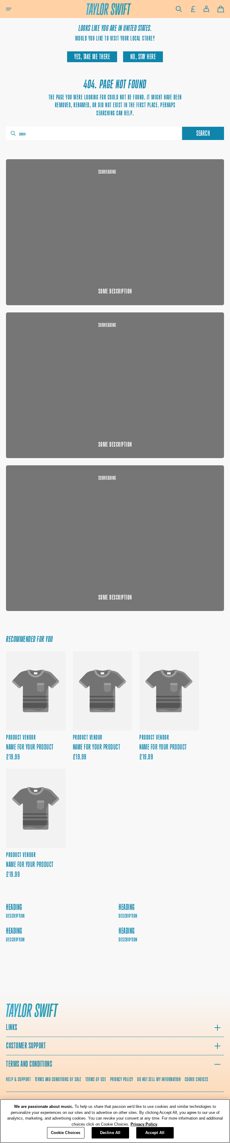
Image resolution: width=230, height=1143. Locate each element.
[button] (8, 9)
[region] (115, 1121)
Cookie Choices (196, 1079)
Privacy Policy (144, 1124)
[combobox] (93, 133)
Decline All (110, 1132)
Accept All (154, 1132)
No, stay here (143, 57)
